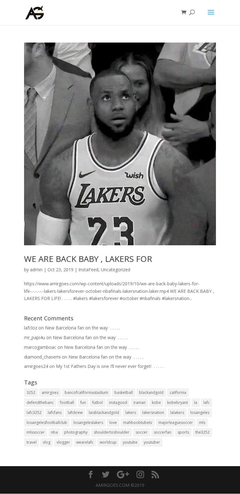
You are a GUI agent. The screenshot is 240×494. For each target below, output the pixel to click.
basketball (123, 392)
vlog (46, 442)
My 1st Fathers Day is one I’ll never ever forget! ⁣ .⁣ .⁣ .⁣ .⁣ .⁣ (109, 366)
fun (83, 402)
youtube (130, 442)
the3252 (202, 432)
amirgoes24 (36, 366)
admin (36, 269)
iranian (139, 402)
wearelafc (84, 442)
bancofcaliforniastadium (86, 392)
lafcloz (30, 328)
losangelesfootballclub (47, 422)
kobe (156, 402)
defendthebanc (40, 402)
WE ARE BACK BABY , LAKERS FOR (88, 258)
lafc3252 (34, 412)
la (195, 402)
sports (183, 432)
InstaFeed (88, 269)
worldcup (108, 442)
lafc (206, 402)
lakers (130, 412)
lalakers (177, 412)
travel (32, 442)
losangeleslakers (88, 422)
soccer (142, 432)
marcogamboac (40, 347)
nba (54, 432)
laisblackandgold (104, 412)
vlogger (63, 442)
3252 (31, 392)
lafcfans (55, 412)
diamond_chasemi (42, 357)
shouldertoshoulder (111, 432)
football (67, 402)
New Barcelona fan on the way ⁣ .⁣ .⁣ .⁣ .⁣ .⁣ (82, 328)
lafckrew (75, 412)
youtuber (152, 442)
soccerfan (162, 432)
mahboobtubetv (137, 422)
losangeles (199, 412)
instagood (118, 402)
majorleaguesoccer (175, 422)
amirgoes (50, 392)
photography (76, 432)
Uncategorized (115, 269)
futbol (97, 402)
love (113, 422)
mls (202, 422)
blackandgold (151, 392)
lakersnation (153, 412)
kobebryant (177, 402)
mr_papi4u (34, 337)
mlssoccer (36, 432)
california (178, 392)
